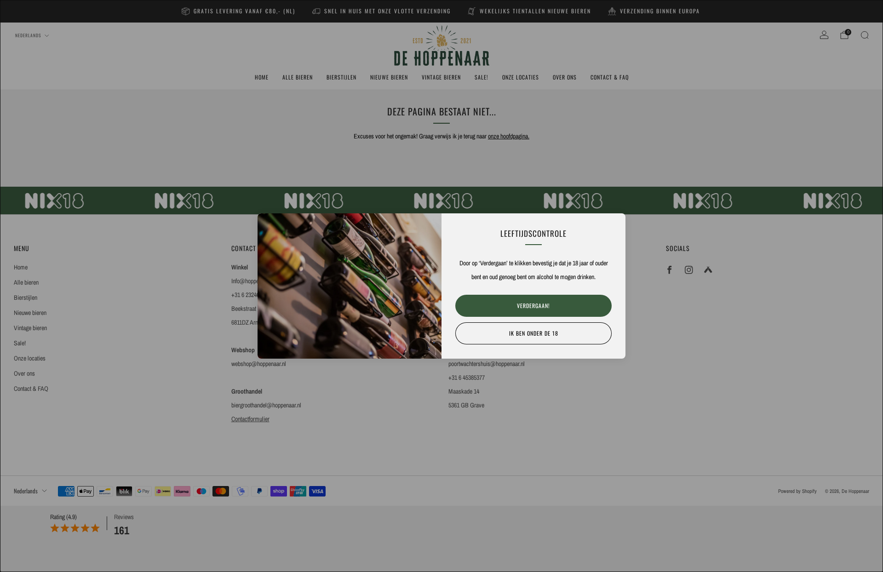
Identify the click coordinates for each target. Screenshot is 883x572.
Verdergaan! (533, 305)
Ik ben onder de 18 (533, 333)
